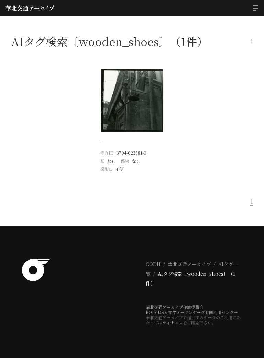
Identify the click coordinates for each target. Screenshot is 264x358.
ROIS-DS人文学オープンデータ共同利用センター (192, 312)
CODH (153, 264)
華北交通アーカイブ (189, 264)
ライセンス (172, 322)
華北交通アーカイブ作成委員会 (175, 307)
